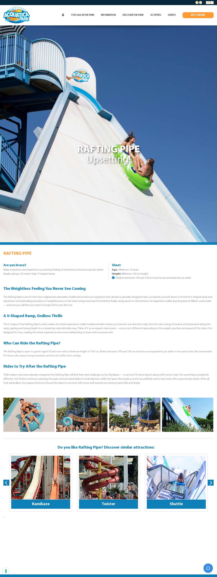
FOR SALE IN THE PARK (82, 15)
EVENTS (172, 15)
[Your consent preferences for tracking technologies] (6, 571)
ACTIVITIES (155, 15)
